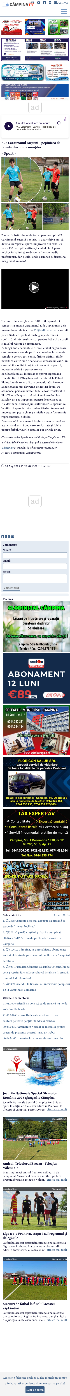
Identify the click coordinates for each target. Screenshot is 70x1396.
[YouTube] (38, 2)
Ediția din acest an (46, 330)
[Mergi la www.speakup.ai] (65, 119)
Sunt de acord (35, 1389)
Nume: (7, 550)
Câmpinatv (8, 447)
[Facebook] (44, 2)
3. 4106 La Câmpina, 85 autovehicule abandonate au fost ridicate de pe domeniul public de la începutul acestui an (36, 955)
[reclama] (11, 33)
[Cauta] (32, 2)
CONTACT (63, 2)
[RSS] (50, 2)
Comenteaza (11, 587)
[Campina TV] (17, 3)
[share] (2, 536)
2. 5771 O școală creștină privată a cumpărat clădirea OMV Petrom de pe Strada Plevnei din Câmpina (32, 938)
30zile (66, 915)
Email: (7, 560)
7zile (57, 915)
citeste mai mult (57, 1109)
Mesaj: (7, 571)
